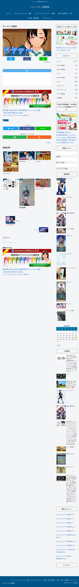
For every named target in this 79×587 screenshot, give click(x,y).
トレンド (6, 120)
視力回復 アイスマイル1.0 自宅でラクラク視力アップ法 (66, 48)
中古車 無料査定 (64, 580)
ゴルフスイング (66, 90)
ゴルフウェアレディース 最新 (38, 580)
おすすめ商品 (66, 77)
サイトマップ (60, 514)
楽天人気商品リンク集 (53, 580)
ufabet (69, 518)
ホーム (13, 580)
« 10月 (58, 345)
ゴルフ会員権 (66, 94)
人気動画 (66, 98)
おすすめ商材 (66, 65)
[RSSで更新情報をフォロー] (39, 137)
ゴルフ (66, 81)
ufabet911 (70, 541)
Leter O (69, 514)
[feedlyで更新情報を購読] (15, 137)
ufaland (69, 531)
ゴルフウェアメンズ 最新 (22, 580)
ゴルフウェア (66, 86)
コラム (66, 73)
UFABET (69, 527)
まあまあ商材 (66, 69)
